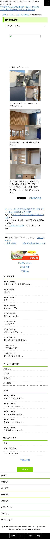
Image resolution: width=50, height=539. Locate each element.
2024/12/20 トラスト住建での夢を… (13, 412)
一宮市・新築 (10, 243)
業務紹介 (26, 15)
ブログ (11, 15)
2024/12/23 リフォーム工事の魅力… (13, 405)
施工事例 (5, 488)
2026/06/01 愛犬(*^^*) (9, 298)
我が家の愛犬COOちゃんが (34, 243)
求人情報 (7, 383)
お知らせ (19, 15)
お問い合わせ (6, 507)
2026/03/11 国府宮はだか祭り (11, 346)
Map (30, 536)
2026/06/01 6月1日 (9, 290)
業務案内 (5, 482)
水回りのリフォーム (12, 453)
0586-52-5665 (17, 226)
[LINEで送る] (35, 198)
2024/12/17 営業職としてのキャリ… (13, 420)
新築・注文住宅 (10, 448)
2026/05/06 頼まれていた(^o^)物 (13, 330)
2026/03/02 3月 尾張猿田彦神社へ (13, 354)
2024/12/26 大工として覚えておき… (13, 397)
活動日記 (5, 513)
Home (13, 536)
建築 (5, 443)
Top (38, 536)
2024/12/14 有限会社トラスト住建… (13, 428)
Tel (22, 536)
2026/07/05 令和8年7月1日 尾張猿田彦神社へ (18, 282)
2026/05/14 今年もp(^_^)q (10, 306)
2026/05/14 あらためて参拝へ (11, 314)
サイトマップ (6, 520)
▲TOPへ (25, 469)
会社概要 (5, 501)
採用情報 (5, 494)
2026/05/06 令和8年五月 (9, 322)
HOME (4, 15)
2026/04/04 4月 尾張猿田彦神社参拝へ (15, 338)
